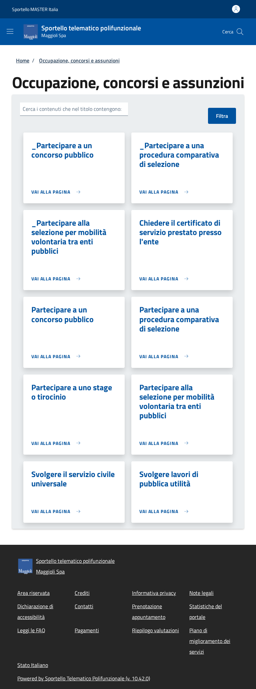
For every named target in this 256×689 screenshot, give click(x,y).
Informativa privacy (154, 593)
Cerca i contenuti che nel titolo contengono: (72, 109)
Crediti (82, 593)
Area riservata (33, 593)
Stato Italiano (32, 665)
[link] (57, 191)
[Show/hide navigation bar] (10, 31)
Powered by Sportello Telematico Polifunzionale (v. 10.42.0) (83, 678)
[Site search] (240, 32)
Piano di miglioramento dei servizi (209, 641)
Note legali (201, 593)
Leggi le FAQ (31, 630)
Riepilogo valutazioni (155, 630)
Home (22, 60)
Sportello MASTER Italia (35, 9)
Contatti (84, 606)
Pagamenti (87, 630)
